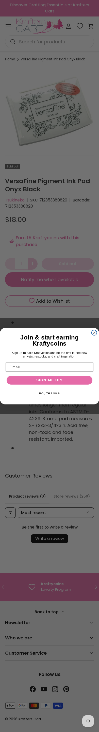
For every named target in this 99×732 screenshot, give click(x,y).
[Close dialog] (94, 332)
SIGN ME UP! (49, 380)
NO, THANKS (49, 393)
